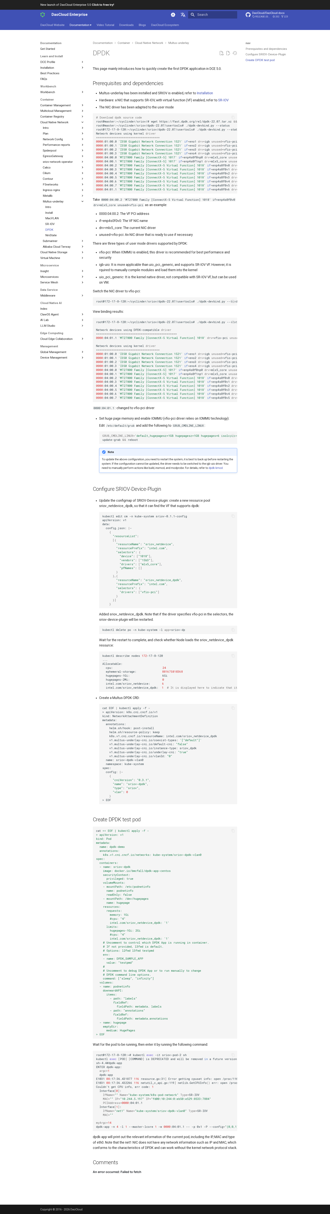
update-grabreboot (169, 438)
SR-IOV (223, 100)
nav (248, 43)
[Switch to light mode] (173, 14)
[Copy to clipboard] (233, 117)
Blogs (142, 25)
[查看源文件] (221, 53)
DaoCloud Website (52, 25)
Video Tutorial (105, 25)
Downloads (126, 25)
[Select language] (183, 14)
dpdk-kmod (216, 467)
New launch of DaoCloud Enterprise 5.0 (77, 4)
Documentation (80, 25)
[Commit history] (234, 53)
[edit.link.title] (228, 53)
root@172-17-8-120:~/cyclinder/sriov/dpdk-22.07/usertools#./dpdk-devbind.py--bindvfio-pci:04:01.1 (166, 301)
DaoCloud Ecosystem (165, 25)
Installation (205, 93)
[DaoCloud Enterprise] (43, 14)
